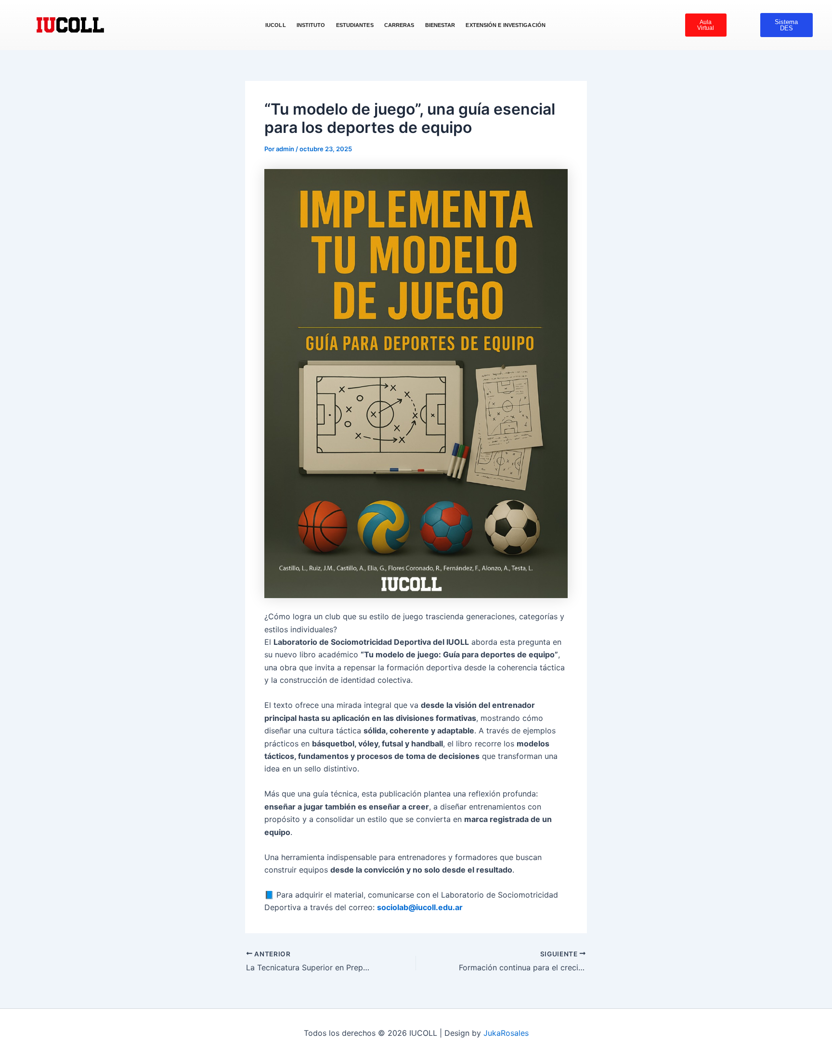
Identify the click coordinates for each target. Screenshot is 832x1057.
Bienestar (440, 25)
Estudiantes (355, 25)
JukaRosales (506, 1033)
